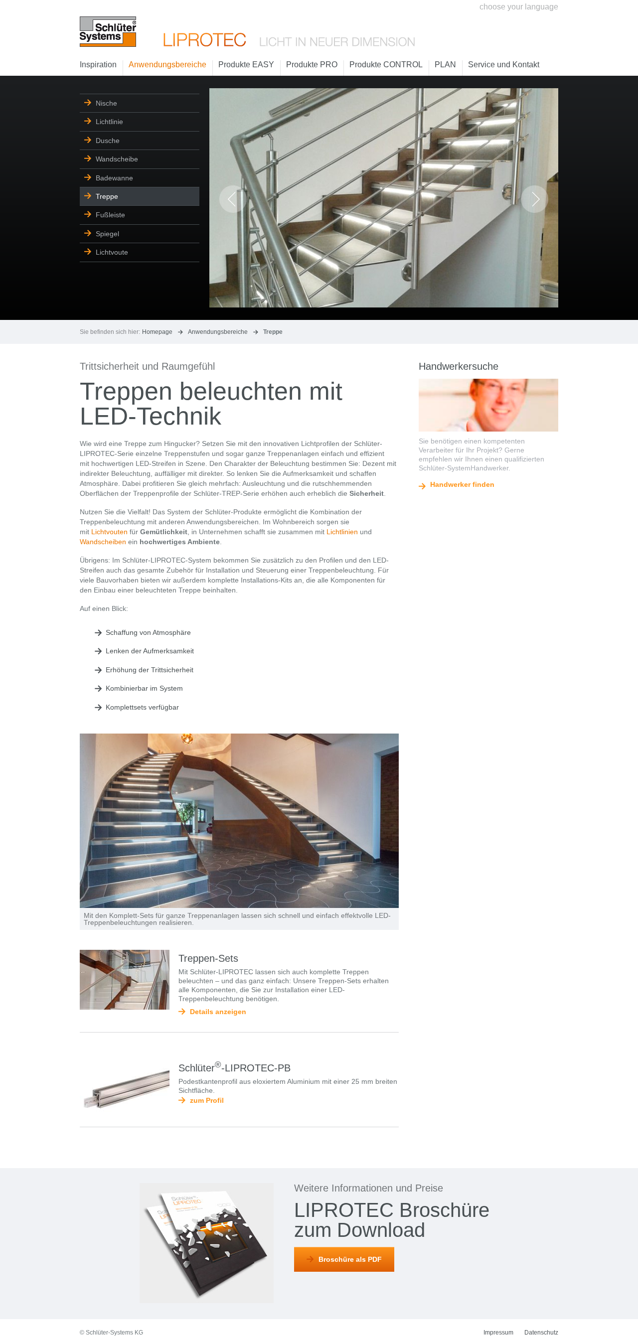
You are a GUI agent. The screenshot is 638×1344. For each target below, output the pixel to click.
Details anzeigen (218, 1012)
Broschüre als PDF (350, 1259)
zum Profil (207, 1100)
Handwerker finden (462, 484)
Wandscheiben (103, 542)
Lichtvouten (109, 532)
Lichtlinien (342, 532)
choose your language (518, 6)
